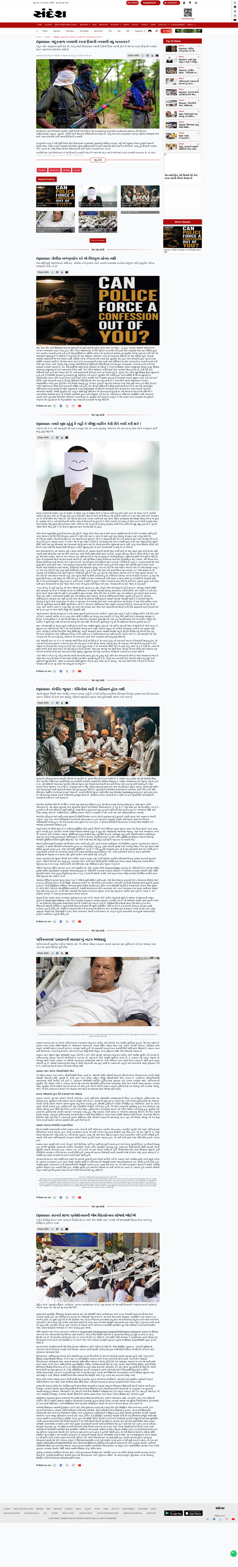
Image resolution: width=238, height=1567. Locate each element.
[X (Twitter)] (152, 55)
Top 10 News (173, 41)
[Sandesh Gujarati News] (52, 13)
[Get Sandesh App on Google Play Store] (173, 1513)
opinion (47, 37)
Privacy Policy (68, 1513)
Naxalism (42, 170)
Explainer (57, 31)
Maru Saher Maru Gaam (65, 25)
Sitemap (54, 1513)
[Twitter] (235, 11)
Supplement (149, 2)
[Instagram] (235, 15)
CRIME (153, 25)
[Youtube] (235, 20)
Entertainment (178, 25)
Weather (84, 25)
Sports (144, 25)
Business (115, 25)
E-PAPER (133, 3)
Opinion (39, 55)
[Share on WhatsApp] (233, 1553)
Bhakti (190, 25)
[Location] (190, 3)
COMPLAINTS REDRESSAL (132, 1513)
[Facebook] (235, 7)
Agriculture (98, 31)
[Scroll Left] (37, 31)
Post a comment (97, 240)
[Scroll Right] (145, 31)
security (77, 170)
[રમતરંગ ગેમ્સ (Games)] (149, 31)
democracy (54, 170)
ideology (66, 170)
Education (70, 31)
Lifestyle (162, 25)
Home (39, 25)
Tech (110, 31)
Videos (45, 31)
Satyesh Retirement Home (108, 1513)
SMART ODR (151, 1513)
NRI (127, 31)
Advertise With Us (31, 1513)
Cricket (135, 25)
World (126, 25)
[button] (85, 24)
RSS (45, 1513)
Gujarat (48, 25)
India (94, 25)
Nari (119, 31)
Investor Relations (11, 1513)
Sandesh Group (85, 1513)
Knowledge (84, 31)
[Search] (196, 2)
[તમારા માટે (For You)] (156, 31)
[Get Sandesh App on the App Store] (193, 1513)
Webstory (103, 25)
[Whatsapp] (235, 2)
